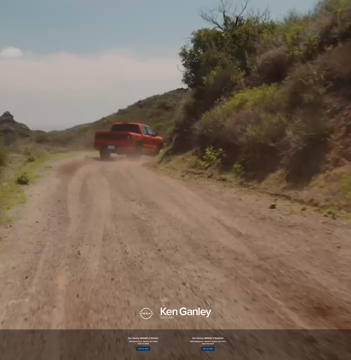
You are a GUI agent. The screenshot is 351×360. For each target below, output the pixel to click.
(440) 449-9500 (208, 344)
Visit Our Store (143, 349)
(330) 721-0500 (143, 344)
